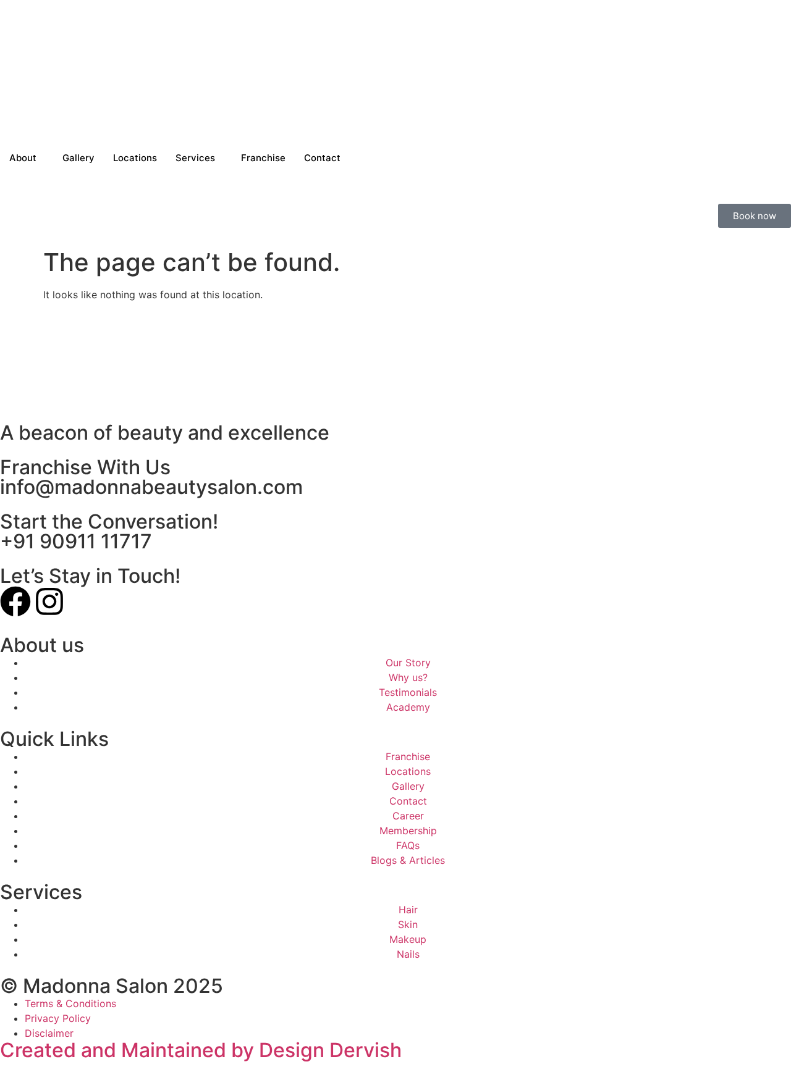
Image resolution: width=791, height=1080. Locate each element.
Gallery (78, 158)
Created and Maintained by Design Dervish (201, 1050)
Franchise (263, 158)
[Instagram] (49, 601)
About (22, 158)
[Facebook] (15, 601)
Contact (322, 158)
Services (195, 158)
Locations (135, 158)
